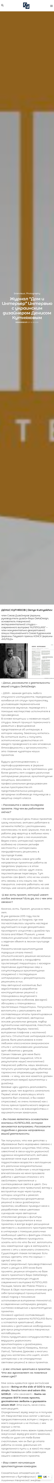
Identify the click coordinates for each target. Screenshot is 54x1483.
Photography (33, 294)
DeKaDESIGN (21, 322)
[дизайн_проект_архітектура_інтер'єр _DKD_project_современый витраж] (26, 6)
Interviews (19, 294)
